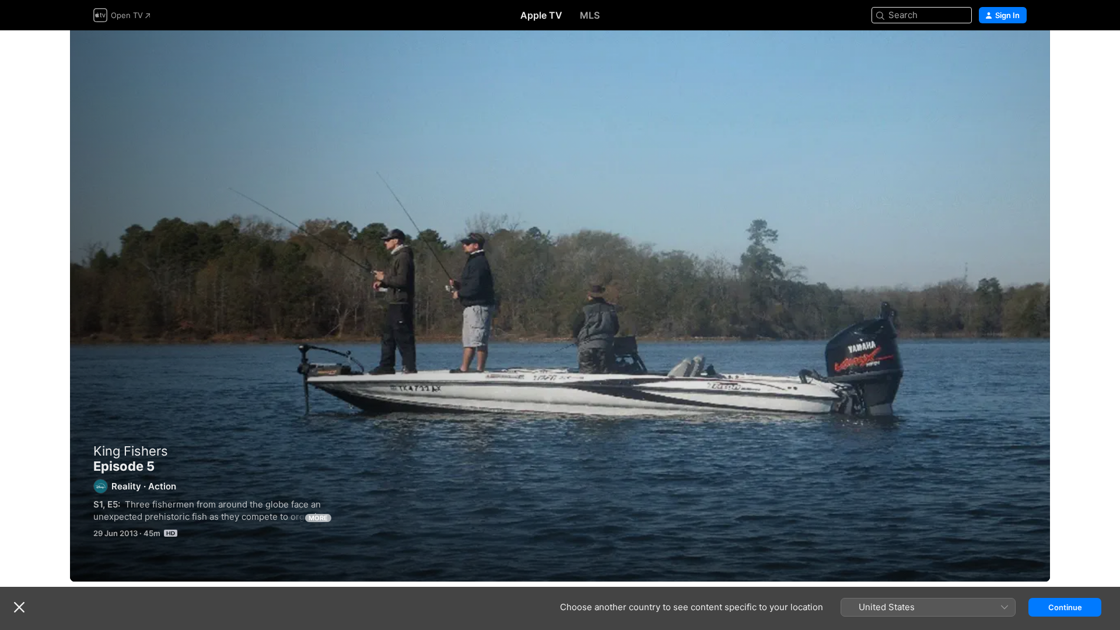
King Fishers (130, 451)
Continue (1065, 607)
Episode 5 (560, 306)
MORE (318, 518)
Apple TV (541, 15)
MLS (590, 15)
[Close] (19, 607)
